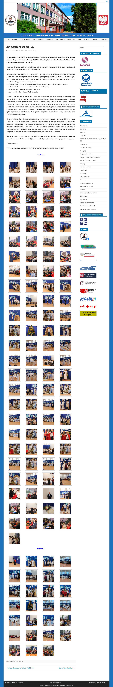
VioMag (46, 685)
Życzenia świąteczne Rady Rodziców (21, 668)
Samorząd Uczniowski (86, 186)
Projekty (82, 164)
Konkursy (83, 132)
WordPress (70, 685)
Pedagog (83, 151)
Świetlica (83, 190)
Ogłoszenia (83, 144)
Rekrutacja (83, 180)
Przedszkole (83, 170)
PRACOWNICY (37, 40)
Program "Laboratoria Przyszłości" (90, 157)
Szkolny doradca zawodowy (88, 193)
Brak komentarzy (31, 51)
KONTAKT (104, 40)
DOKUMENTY (25, 40)
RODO (95, 40)
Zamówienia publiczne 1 (87, 206)
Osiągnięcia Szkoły (86, 147)
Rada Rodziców (84, 177)
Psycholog (83, 173)
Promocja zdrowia (85, 167)
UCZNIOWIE (59, 40)
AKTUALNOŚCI (12, 40)
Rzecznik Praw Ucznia (86, 183)
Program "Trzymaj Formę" (88, 160)
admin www (10, 51)
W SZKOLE (70, 40)
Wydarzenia (19, 661)
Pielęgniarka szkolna (86, 154)
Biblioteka (83, 129)
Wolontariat (83, 196)
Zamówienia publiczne (87, 203)
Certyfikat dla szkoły (66, 668)
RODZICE (49, 40)
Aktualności (11, 661)
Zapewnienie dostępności (88, 209)
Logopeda (83, 135)
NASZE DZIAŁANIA (83, 40)
